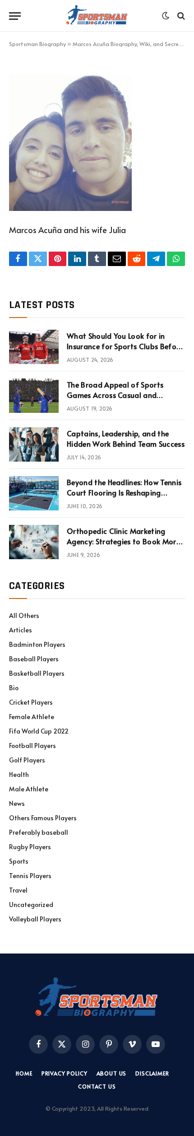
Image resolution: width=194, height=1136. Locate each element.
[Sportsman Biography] (97, 16)
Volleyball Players (35, 919)
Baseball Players (34, 658)
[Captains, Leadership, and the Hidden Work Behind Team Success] (34, 444)
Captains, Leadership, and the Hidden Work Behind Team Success (126, 438)
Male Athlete (28, 789)
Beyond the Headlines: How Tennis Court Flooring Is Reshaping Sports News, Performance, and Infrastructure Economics (124, 497)
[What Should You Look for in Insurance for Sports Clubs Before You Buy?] (34, 347)
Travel (18, 890)
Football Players (32, 745)
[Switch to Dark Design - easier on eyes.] (165, 16)
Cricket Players (31, 702)
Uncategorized (31, 904)
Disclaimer (152, 1073)
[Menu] (15, 16)
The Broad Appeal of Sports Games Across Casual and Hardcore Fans (115, 394)
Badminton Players (37, 644)
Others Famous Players (43, 817)
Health (19, 774)
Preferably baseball (38, 832)
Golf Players (27, 760)
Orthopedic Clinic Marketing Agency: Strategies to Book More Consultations (123, 541)
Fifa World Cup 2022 (39, 731)
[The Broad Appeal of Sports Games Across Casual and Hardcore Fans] (34, 396)
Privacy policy (65, 1073)
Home (24, 1073)
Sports (18, 861)
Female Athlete (31, 716)
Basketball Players (37, 673)
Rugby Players (30, 846)
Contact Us (96, 1086)
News (17, 803)
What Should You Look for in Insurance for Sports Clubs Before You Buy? (125, 346)
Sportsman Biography (37, 43)
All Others (24, 615)
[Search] (180, 16)
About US (112, 1073)
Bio (13, 687)
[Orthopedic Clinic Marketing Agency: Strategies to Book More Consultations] (34, 542)
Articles (20, 630)
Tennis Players (30, 875)
